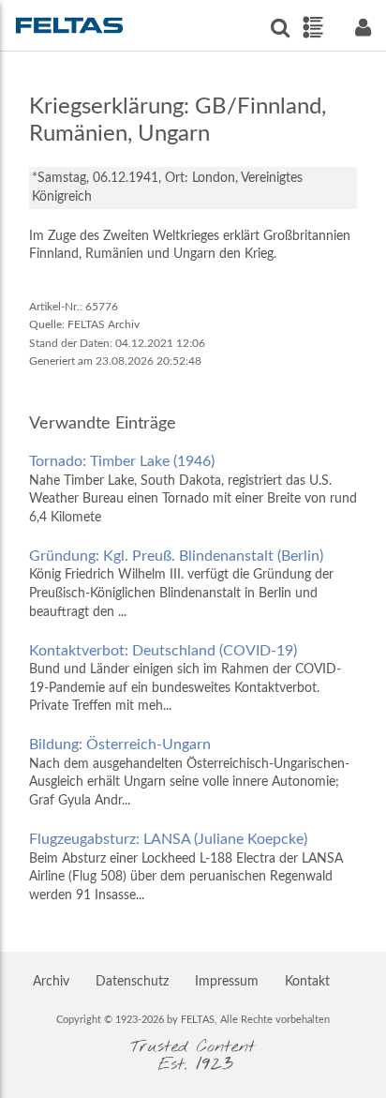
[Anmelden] (363, 27)
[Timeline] (312, 27)
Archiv (51, 981)
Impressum (227, 981)
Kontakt (307, 981)
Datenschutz (132, 981)
